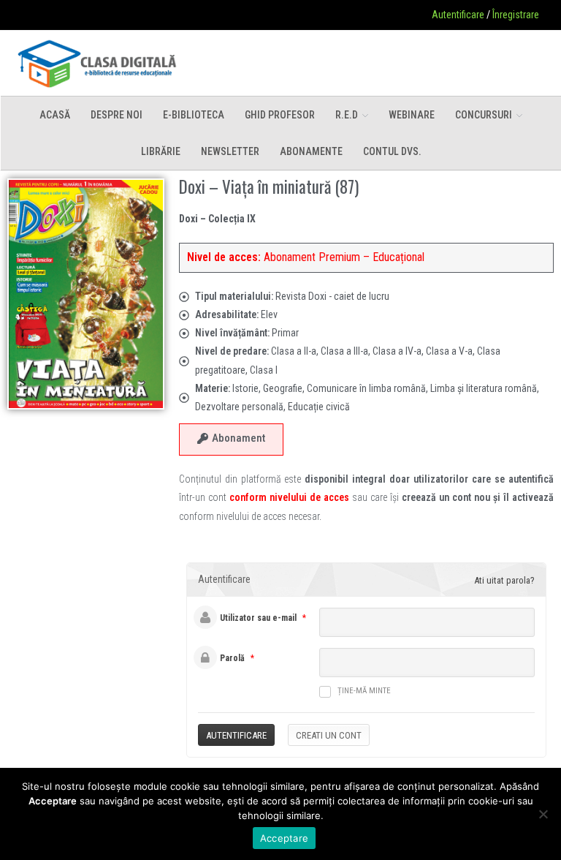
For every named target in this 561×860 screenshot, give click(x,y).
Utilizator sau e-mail (258, 618)
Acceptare (284, 838)
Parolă (232, 658)
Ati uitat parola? (504, 580)
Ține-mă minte (364, 690)
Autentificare (458, 14)
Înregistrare (515, 14)
